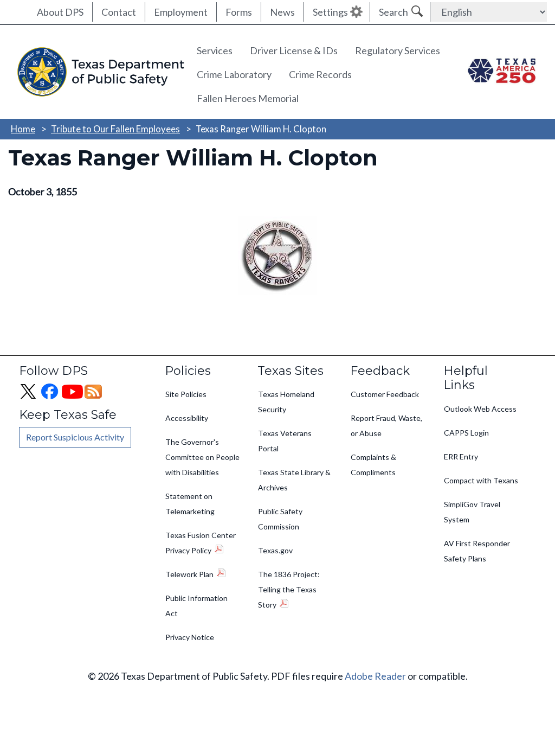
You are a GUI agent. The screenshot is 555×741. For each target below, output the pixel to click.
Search (393, 12)
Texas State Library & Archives (294, 480)
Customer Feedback (385, 394)
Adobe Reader (375, 676)
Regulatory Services (397, 50)
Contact (118, 12)
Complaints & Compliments (373, 464)
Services (215, 50)
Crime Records (320, 74)
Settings (330, 12)
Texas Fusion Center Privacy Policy (200, 543)
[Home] (98, 72)
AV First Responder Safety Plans (477, 551)
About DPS (60, 12)
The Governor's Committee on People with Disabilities (202, 457)
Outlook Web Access (480, 408)
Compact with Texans (481, 480)
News (282, 12)
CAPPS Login (466, 432)
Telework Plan (189, 574)
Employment (181, 12)
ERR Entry (461, 456)
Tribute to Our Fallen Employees (115, 129)
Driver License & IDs (294, 50)
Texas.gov (275, 550)
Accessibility (186, 418)
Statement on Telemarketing (190, 503)
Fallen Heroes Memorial (248, 98)
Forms (238, 12)
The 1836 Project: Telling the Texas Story (289, 589)
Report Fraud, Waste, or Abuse (386, 425)
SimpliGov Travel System (472, 512)
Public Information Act (196, 605)
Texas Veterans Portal (285, 441)
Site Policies (185, 394)
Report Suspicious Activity (75, 437)
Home (23, 129)
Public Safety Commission (280, 519)
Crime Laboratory (234, 74)
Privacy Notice (189, 637)
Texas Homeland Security (286, 401)
